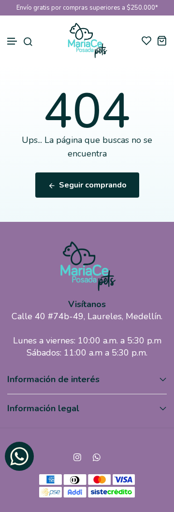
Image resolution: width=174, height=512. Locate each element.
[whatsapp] (96, 457)
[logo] (87, 40)
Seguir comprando (93, 185)
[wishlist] (147, 40)
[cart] (162, 40)
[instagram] (77, 457)
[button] (12, 41)
